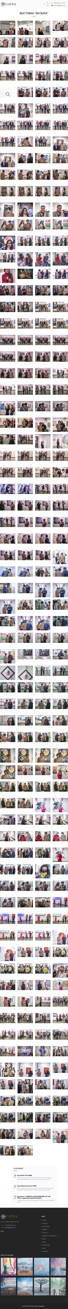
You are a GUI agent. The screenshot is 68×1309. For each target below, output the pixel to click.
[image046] (7, 193)
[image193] (7, 755)
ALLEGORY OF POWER (24, 1175)
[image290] (25, 1136)
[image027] (25, 143)
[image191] (42, 739)
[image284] (60, 1103)
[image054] (60, 210)
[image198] (25, 772)
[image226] (25, 888)
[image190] (25, 739)
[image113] (7, 425)
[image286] (25, 1119)
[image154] (25, 590)
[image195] (42, 755)
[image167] (42, 640)
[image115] (42, 425)
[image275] (42, 1086)
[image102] (25, 375)
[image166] (25, 640)
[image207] (42, 805)
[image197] (7, 772)
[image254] (25, 1003)
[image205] (7, 805)
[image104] (60, 375)
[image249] (7, 987)
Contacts (45, 1251)
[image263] (42, 1036)
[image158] (25, 606)
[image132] (60, 491)
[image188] (60, 722)
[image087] (42, 309)
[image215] (42, 838)
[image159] (42, 606)
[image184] (60, 706)
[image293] (7, 1152)
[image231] (42, 904)
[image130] (25, 491)
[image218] (25, 855)
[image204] (60, 788)
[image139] (42, 524)
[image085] (7, 309)
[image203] (42, 788)
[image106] (25, 391)
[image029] (60, 143)
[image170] (25, 656)
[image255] (42, 1003)
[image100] (60, 358)
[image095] (42, 342)
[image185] (7, 722)
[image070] (60, 259)
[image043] (25, 176)
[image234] (25, 921)
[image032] (42, 160)
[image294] (25, 1152)
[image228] (60, 888)
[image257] (7, 1020)
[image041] (60, 160)
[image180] (60, 689)
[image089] (7, 325)
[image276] (60, 1086)
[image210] (25, 821)
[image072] (7, 276)
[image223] (42, 871)
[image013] (60, 77)
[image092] (60, 325)
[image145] (7, 557)
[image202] (25, 788)
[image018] (7, 110)
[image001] (60, 28)
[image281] (7, 1103)
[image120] (60, 441)
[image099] (42, 358)
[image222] (25, 871)
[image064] (60, 243)
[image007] (25, 61)
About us (45, 1223)
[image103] (42, 375)
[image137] (7, 524)
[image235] (42, 921)
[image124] (60, 458)
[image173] (7, 673)
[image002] (7, 44)
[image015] (25, 94)
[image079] (42, 276)
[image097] (7, 358)
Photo (44, 1239)
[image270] (25, 1070)
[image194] (25, 755)
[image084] (60, 292)
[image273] (7, 1086)
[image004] (42, 44)
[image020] (42, 110)
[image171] (42, 656)
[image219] (42, 855)
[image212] (60, 821)
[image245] (7, 970)
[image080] (60, 276)
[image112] (60, 408)
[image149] (7, 573)
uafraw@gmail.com (59, 5)
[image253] (7, 1003)
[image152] (60, 573)
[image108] (60, 391)
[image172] (60, 656)
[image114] (25, 425)
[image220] (60, 855)
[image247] (42, 970)
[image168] (60, 640)
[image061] (7, 243)
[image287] (42, 1119)
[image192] (60, 739)
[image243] (42, 954)
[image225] (7, 888)
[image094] (25, 342)
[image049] (60, 193)
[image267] (42, 1053)
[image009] (60, 61)
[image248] (60, 970)
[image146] (25, 557)
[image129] (7, 491)
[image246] (25, 970)
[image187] (42, 722)
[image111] (42, 408)
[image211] (42, 821)
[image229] (7, 904)
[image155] (42, 590)
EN (47, 6)
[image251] (42, 987)
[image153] (7, 590)
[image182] (25, 706)
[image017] (60, 94)
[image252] (60, 987)
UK (47, 4)
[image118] (25, 441)
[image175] (42, 673)
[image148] (60, 557)
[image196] (60, 755)
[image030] (7, 160)
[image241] (7, 954)
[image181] (7, 706)
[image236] (60, 921)
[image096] (60, 342)
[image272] (60, 1070)
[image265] (7, 1053)
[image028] (42, 143)
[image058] (42, 226)
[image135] (42, 507)
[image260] (60, 1020)
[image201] (7, 788)
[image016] (42, 94)
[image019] (25, 110)
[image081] (7, 292)
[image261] (7, 1036)
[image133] (7, 507)
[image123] (42, 458)
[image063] (42, 243)
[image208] (60, 805)
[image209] (7, 821)
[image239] (42, 937)
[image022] (7, 127)
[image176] (60, 673)
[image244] (60, 954)
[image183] (42, 706)
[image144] (60, 540)
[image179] (42, 689)
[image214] (25, 838)
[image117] (7, 441)
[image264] (60, 1036)
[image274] (25, 1086)
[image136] (60, 507)
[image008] (42, 61)
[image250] (25, 987)
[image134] (25, 507)
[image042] (7, 176)
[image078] (25, 276)
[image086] (25, 309)
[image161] (7, 623)
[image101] (7, 375)
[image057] (25, 226)
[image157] (7, 606)
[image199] (42, 772)
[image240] (60, 937)
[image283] (42, 1103)
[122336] (25, 28)
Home (44, 1220)
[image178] (25, 689)
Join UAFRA (46, 1226)
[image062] (25, 243)
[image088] (60, 309)
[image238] (25, 937)
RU (47, 2)
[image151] (42, 573)
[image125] (7, 474)
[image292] (60, 1136)
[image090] (25, 325)
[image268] (60, 1053)
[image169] (7, 656)
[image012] (42, 77)
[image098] (25, 358)
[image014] (7, 94)
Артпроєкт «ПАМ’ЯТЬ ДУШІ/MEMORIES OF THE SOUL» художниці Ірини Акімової (33, 1197)
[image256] (60, 1003)
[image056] (7, 226)
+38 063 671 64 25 (59, 3)
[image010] (7, 77)
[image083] (42, 292)
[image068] (42, 259)
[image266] (25, 1053)
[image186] (25, 722)
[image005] (60, 44)
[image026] (7, 143)
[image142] (25, 540)
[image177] (7, 689)
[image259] (42, 1020)
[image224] (60, 871)
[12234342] (42, 28)
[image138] (25, 524)
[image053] (42, 210)
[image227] (42, 888)
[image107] (42, 391)
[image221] (7, 871)
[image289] (7, 1136)
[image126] (25, 474)
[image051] (25, 210)
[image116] (60, 425)
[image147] (42, 557)
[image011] (25, 77)
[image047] (25, 193)
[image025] (60, 127)
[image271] (42, 1070)
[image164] (60, 623)
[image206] (25, 805)
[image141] (7, 540)
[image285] (7, 1119)
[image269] (7, 1070)
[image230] (25, 904)
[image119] (42, 441)
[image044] (42, 176)
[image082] (25, 292)
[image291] (42, 1136)
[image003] (25, 44)
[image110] (25, 408)
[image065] (7, 259)
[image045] (60, 176)
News (44, 1248)
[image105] (7, 391)
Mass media (46, 1245)
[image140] (60, 524)
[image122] (25, 458)
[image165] (7, 640)
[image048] (42, 193)
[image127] (42, 474)
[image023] (25, 127)
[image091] (42, 325)
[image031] (25, 160)
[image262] (25, 1036)
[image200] (60, 772)
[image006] (7, 61)
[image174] (25, 673)
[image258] (25, 1020)
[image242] (25, 954)
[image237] (7, 937)
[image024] (42, 127)
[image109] (7, 408)
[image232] (60, 904)
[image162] (25, 623)
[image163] (42, 623)
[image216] (60, 838)
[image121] (7, 458)
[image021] (60, 110)
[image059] (60, 226)
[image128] (60, 474)
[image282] (25, 1103)
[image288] (60, 1119)
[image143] (42, 540)
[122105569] (7, 28)
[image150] (25, 573)
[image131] (42, 491)
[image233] (7, 921)
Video (44, 1242)
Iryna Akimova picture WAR (26, 1186)
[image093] (7, 342)
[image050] (7, 210)
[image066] (25, 259)
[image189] (7, 739)
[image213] (7, 838)
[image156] (60, 590)
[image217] (7, 855)
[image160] (60, 606)
